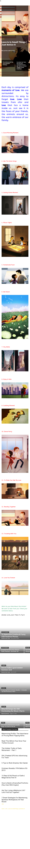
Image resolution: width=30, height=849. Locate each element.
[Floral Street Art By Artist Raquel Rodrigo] (8, 56)
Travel (3, 722)
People (27, 722)
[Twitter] (21, 841)
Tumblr (16, 841)
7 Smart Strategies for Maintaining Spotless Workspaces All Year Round (14, 800)
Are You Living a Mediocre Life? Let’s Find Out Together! (13, 791)
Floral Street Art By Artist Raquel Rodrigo (8, 63)
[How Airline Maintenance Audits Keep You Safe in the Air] (12, 721)
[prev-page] (2, 804)
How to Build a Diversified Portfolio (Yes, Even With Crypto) (15, 784)
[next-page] (3, 804)
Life (3, 39)
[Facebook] (4, 841)
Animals (3, 688)
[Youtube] (4, 844)
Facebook (8, 841)
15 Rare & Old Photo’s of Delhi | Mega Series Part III (13, 777)
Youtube (8, 843)
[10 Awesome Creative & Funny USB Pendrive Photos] (15, 629)
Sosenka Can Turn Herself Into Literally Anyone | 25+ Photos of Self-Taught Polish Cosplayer (22, 65)
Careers (4, 665)
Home (3, 808)
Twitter (24, 841)
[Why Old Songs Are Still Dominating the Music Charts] (15, 704)
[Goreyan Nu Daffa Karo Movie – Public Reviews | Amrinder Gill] (12, 646)
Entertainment (5, 632)
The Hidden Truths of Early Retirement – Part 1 (12, 749)
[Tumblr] (13, 841)
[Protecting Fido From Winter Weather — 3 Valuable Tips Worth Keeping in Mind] (15, 684)
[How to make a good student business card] (15, 663)
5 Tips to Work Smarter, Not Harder (15, 763)
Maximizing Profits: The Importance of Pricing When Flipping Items (15, 735)
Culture (3, 706)
